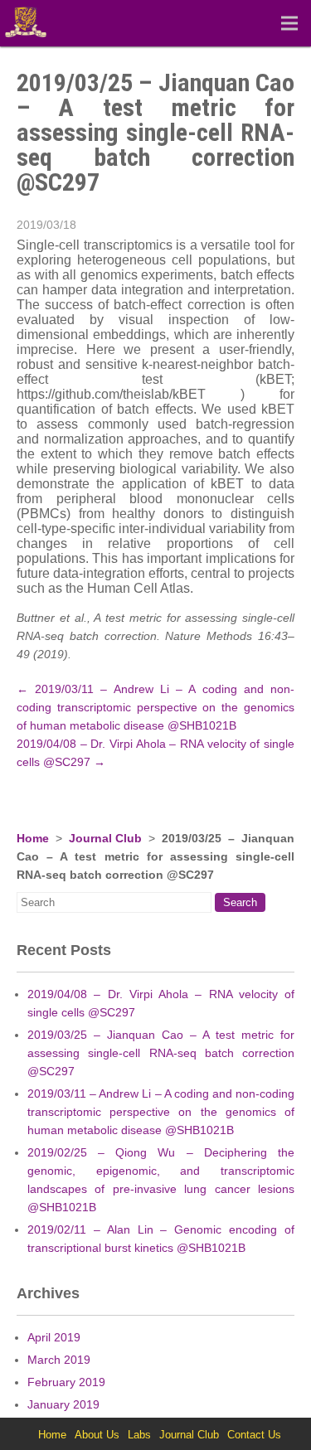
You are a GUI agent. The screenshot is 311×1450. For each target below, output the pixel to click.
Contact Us (254, 1434)
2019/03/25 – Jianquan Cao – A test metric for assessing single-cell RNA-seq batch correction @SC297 (160, 1053)
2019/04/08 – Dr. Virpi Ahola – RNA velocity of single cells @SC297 (160, 1003)
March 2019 (58, 1359)
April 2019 (53, 1337)
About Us (97, 1434)
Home (33, 838)
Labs (139, 1434)
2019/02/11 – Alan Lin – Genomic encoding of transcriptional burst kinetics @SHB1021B (160, 1238)
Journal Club (105, 838)
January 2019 (63, 1404)
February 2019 (66, 1382)
